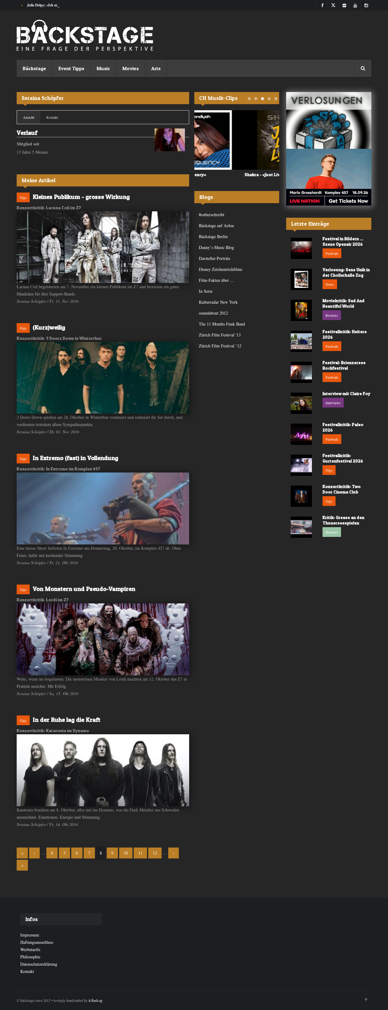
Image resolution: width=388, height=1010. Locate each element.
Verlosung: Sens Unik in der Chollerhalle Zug (346, 272)
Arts (156, 68)
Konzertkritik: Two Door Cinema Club (342, 489)
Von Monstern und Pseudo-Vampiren (84, 588)
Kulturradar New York (218, 302)
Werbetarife (30, 949)
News (330, 284)
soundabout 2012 (213, 313)
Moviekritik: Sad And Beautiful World (344, 303)
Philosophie (30, 957)
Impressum (29, 935)
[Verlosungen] (328, 120)
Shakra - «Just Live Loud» (220, 174)
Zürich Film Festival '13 (220, 335)
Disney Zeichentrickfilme (220, 269)
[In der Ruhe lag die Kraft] (103, 770)
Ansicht (31, 117)
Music (103, 68)
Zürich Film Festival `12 (220, 346)
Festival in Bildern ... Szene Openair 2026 (343, 241)
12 (155, 853)
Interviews (333, 402)
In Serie (205, 291)
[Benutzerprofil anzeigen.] (170, 139)
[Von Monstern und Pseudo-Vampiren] (103, 639)
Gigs (23, 197)
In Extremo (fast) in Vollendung (75, 458)
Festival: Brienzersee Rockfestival (344, 365)
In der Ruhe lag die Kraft (66, 719)
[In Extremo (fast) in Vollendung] (103, 508)
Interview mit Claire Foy (346, 393)
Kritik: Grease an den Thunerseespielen (343, 520)
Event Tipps (71, 68)
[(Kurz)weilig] (103, 378)
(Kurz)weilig (49, 327)
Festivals (332, 253)
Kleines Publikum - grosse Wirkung (81, 196)
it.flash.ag (95, 1000)
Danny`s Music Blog (216, 247)
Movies (130, 68)
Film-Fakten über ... (216, 280)
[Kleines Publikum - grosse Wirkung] (103, 247)
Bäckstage (34, 68)
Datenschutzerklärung (38, 964)
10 (126, 853)
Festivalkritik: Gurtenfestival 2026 (343, 458)
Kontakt (52, 117)
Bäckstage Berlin (213, 236)
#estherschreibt (211, 214)
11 (140, 853)
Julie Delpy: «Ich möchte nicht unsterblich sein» (64, 5)
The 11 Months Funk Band (222, 324)
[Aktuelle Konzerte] (328, 177)
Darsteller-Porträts (214, 258)
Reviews (332, 315)
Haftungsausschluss (36, 942)
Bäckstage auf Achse (216, 225)
